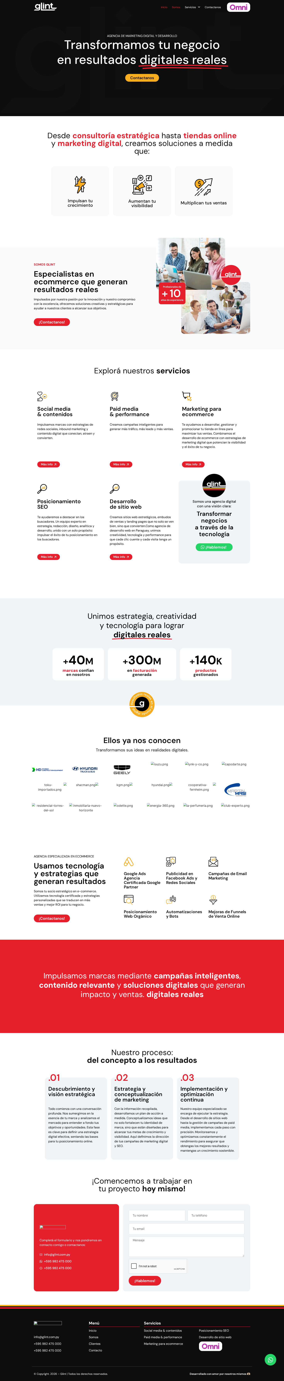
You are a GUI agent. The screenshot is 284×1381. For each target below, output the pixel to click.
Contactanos (213, 7)
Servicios (190, 7)
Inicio (164, 7)
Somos (176, 7)
